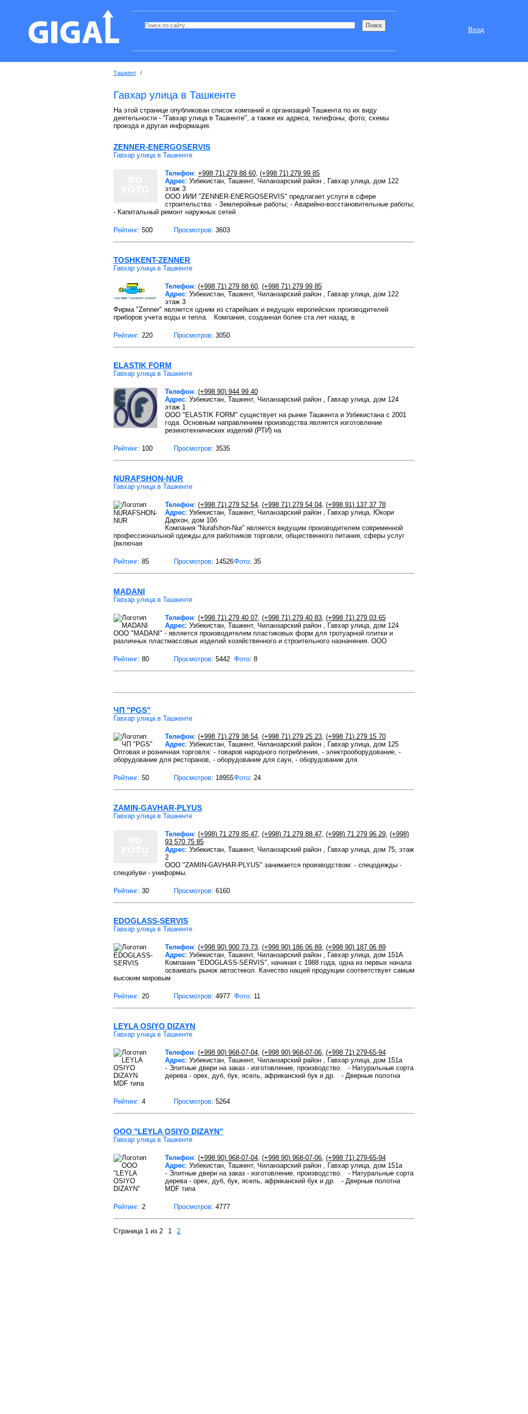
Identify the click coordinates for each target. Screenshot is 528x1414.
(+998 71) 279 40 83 (292, 618)
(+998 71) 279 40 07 (228, 618)
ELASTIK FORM (142, 365)
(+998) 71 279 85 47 (228, 834)
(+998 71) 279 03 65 (356, 618)
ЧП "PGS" (132, 710)
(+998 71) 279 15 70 (356, 736)
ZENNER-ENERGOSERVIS (161, 146)
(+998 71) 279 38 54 (228, 736)
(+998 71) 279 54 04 (292, 505)
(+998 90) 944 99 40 (228, 391)
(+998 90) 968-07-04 (228, 1052)
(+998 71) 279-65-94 (356, 1052)
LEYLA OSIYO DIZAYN (154, 1026)
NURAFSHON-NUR (148, 478)
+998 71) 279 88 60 (227, 173)
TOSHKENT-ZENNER (151, 260)
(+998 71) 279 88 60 (228, 286)
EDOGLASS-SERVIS (150, 920)
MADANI (129, 591)
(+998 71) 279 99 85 (290, 173)
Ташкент (124, 73)
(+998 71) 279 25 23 (292, 736)
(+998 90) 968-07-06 (292, 1052)
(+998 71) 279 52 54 (228, 505)
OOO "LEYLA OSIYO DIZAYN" (168, 1131)
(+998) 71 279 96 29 (356, 834)
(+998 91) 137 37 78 (356, 505)
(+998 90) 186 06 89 (292, 947)
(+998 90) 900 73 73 (228, 947)
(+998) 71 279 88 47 (292, 834)
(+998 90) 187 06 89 (356, 947)
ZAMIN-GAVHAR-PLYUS (157, 807)
